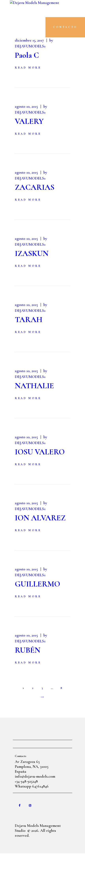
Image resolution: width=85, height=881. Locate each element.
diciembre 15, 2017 (29, 40)
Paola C (27, 55)
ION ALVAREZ (40, 518)
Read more (28, 67)
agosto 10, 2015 (26, 106)
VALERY (29, 121)
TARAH (28, 319)
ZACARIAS (34, 187)
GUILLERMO (37, 584)
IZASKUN (31, 253)
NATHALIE (34, 386)
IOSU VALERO (40, 452)
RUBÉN (27, 650)
